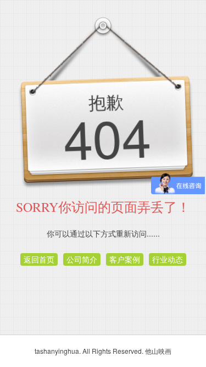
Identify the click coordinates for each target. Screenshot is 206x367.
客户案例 (124, 259)
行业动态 (167, 259)
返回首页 (39, 259)
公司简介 (81, 259)
